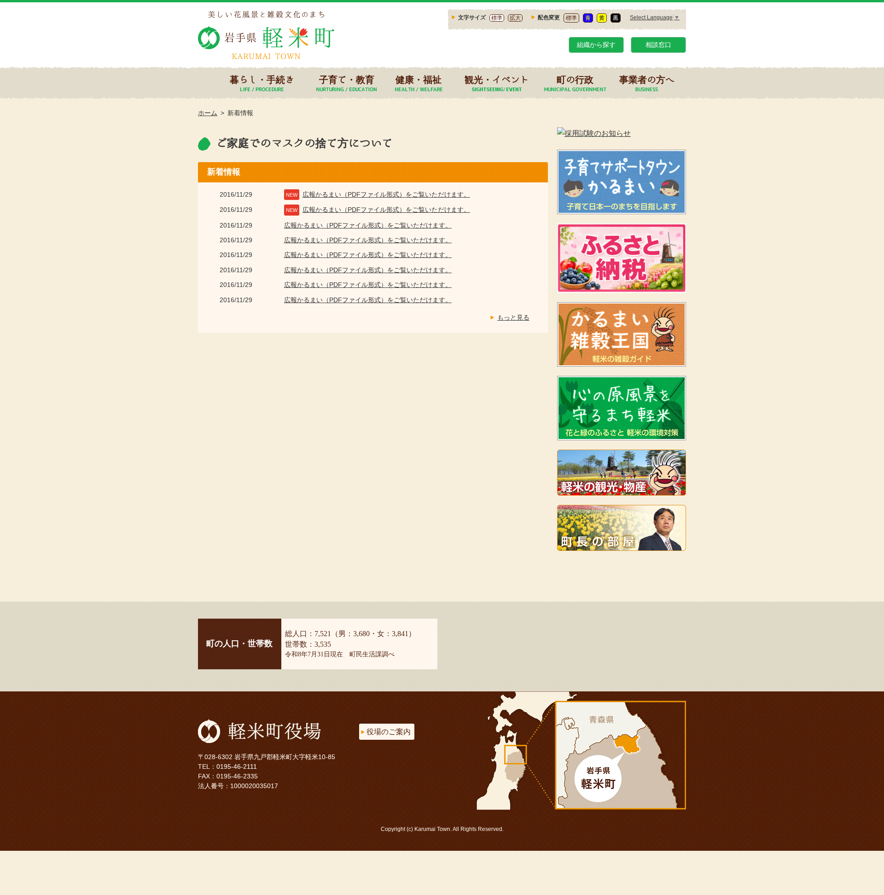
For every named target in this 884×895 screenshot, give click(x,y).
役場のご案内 (388, 732)
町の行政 (575, 79)
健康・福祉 (418, 79)
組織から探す (596, 44)
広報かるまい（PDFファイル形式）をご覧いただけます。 (386, 194)
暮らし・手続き (262, 79)
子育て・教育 (346, 79)
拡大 (515, 18)
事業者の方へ (647, 79)
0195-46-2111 (236, 766)
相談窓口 (658, 44)
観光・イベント (497, 79)
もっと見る (513, 317)
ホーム (207, 113)
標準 (496, 18)
